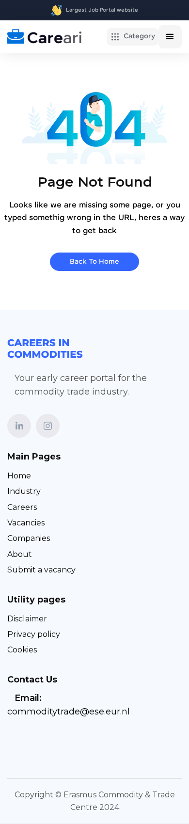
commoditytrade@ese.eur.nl (68, 711)
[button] (132, 37)
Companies (28, 538)
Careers (22, 507)
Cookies (22, 649)
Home (19, 475)
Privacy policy (33, 634)
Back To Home (94, 262)
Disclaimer (27, 618)
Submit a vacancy (41, 569)
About (19, 554)
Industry (24, 491)
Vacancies (26, 522)
